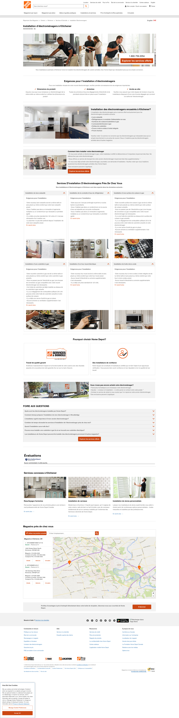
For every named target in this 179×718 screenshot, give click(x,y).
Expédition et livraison (30, 641)
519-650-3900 (35, 576)
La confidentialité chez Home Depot (100, 641)
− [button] (153, 596)
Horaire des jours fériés (129, 641)
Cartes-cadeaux (144, 2)
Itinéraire (38, 560)
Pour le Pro (106, 2)
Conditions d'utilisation (29, 668)
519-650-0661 (38, 579)
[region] (17, 700)
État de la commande (117, 2)
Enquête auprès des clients (65, 635)
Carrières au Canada (128, 632)
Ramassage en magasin (31, 638)
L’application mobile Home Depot (99, 647)
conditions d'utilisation (82, 665)
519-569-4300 (35, 553)
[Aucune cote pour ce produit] (28, 29)
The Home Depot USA (70, 668)
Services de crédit (95, 2)
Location (85, 2)
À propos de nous (128, 629)
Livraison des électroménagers (33, 644)
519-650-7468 (41, 577)
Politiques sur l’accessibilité (85, 668)
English (153, 2)
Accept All (17, 713)
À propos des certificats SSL (138, 671)
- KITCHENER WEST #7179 (34, 543)
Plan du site (44, 671)
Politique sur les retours (31, 632)
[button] (86, 6)
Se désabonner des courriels (31, 671)
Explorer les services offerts (137, 60)
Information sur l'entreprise (130, 635)
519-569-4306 (41, 555)
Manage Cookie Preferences (17, 708)
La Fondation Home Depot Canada (132, 644)
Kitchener (50, 20)
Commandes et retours (31, 629)
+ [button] (153, 593)
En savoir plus (31, 225)
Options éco (125, 650)
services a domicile (61, 20)
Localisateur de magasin (129, 638)
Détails (28, 560)
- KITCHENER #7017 (32, 565)
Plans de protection (95, 635)
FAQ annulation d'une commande (34, 650)
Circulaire (47, 560)
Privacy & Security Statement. (21, 704)
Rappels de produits (95, 638)
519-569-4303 (38, 556)
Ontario (43, 20)
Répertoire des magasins (30, 20)
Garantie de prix (28, 647)
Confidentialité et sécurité (43, 668)
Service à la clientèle (132, 2)
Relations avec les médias (130, 647)
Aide (58, 629)
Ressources (93, 629)
